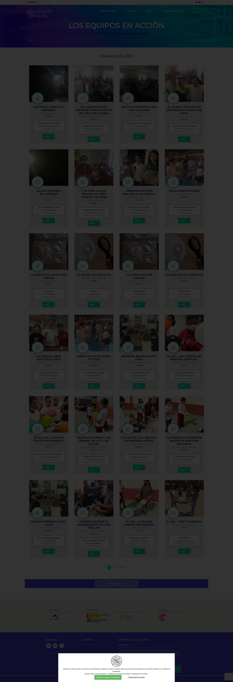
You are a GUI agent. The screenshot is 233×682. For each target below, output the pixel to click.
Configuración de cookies (136, 677)
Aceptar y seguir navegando (108, 677)
